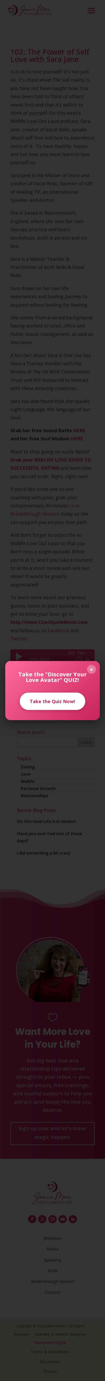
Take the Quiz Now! (52, 701)
